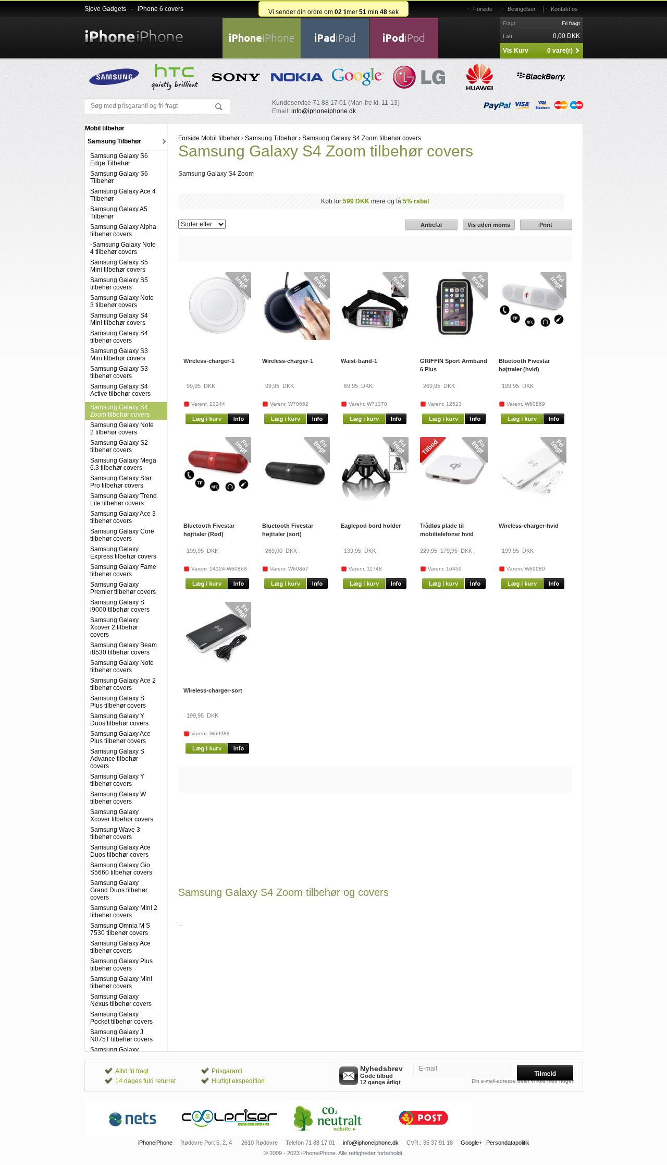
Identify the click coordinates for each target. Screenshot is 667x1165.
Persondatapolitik (507, 1142)
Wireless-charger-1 (208, 361)
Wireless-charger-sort (212, 690)
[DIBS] (229, 1134)
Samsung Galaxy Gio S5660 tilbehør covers (121, 868)
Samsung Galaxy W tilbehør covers (118, 798)
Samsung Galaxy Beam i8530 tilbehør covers (123, 648)
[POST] (423, 1134)
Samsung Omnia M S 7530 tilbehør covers (120, 929)
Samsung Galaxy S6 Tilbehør (119, 177)
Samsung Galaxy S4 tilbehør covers (119, 337)
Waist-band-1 (359, 361)
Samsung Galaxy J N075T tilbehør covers (121, 1035)
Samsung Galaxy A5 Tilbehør (118, 212)
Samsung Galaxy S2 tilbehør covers (119, 446)
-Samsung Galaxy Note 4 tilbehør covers (123, 248)
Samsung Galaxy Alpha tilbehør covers (123, 230)
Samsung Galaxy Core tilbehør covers (122, 535)
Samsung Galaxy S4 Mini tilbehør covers (119, 319)
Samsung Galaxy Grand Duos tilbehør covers (118, 890)
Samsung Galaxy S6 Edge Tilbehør (119, 159)
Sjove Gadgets (105, 9)
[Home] (133, 30)
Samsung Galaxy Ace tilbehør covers (120, 947)
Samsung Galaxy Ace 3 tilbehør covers (123, 517)
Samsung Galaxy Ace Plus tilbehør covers (120, 737)
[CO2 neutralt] (326, 1134)
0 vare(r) (560, 50)
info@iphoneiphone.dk (323, 111)
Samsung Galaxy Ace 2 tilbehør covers (123, 684)
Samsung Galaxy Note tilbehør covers (122, 666)
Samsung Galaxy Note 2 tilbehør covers (122, 428)
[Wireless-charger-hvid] (532, 502)
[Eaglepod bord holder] (375, 502)
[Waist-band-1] (375, 338)
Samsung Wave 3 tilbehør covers (115, 833)
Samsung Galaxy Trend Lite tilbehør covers (123, 499)
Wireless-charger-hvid (529, 526)
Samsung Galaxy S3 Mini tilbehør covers (119, 354)
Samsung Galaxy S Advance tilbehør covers (117, 759)
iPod (403, 38)
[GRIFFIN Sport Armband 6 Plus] (454, 338)
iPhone (261, 38)
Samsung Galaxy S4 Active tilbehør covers (120, 390)
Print (545, 225)
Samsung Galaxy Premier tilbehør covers (123, 588)
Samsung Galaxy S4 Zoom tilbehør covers (120, 411)
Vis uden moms (488, 225)
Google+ (471, 1142)
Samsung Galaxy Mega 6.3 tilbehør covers (123, 464)
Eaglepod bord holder (371, 526)
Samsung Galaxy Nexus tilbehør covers (121, 1000)
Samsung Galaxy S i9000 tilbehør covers (120, 606)
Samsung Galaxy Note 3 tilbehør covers (122, 301)
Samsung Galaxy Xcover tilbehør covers (121, 815)
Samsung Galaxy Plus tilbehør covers (121, 964)
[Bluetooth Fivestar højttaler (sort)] (296, 502)
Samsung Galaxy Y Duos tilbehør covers (119, 719)
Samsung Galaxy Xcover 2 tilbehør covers (114, 627)
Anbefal (431, 225)
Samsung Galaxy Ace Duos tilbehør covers (120, 851)
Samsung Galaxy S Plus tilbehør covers (118, 702)
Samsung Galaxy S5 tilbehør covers (119, 283)
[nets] (132, 1134)
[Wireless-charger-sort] (217, 667)
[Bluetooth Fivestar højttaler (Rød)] (217, 502)
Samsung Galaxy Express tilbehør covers (123, 552)
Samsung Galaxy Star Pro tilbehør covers (121, 482)
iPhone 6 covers (160, 9)
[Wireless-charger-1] (217, 338)
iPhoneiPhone (155, 1142)
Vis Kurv (515, 50)
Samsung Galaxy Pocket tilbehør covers (121, 1018)
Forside (482, 9)
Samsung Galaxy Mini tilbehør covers (121, 982)
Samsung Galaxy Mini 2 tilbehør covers (123, 911)
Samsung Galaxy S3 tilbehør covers (119, 372)
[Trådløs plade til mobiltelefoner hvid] (454, 502)
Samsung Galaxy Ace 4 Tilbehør (123, 195)
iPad (335, 38)
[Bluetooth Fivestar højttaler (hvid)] (532, 338)
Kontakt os (564, 9)
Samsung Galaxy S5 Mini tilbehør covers (119, 266)
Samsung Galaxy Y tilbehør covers (117, 780)
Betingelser (522, 9)
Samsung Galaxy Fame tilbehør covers (123, 570)
